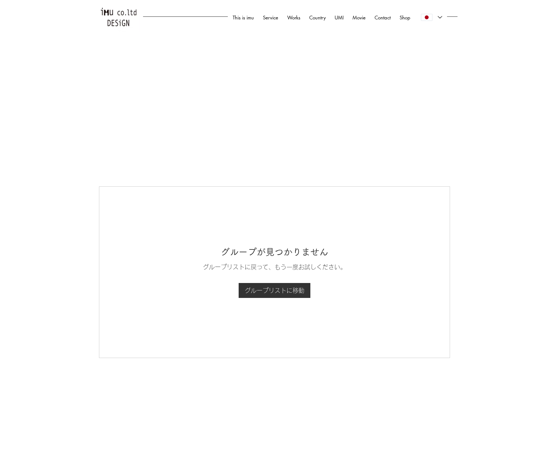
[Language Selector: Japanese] (431, 17)
